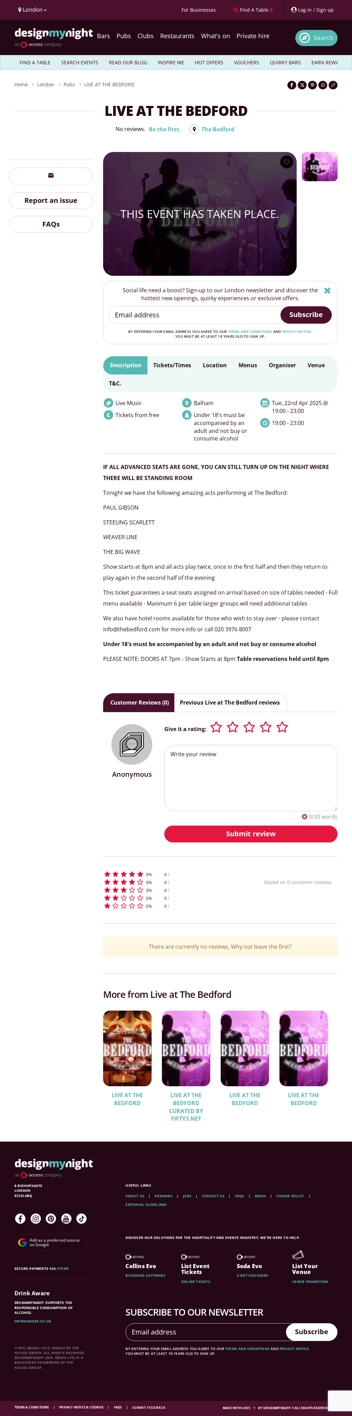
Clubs (146, 36)
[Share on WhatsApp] (322, 85)
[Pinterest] (51, 1218)
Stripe (63, 1268)
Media (260, 1196)
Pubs (124, 36)
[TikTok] (81, 1218)
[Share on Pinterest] (312, 85)
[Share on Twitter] (302, 85)
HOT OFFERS (209, 62)
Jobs (187, 1196)
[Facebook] (20, 1218)
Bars (103, 36)
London (45, 84)
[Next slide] (323, 1062)
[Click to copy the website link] (333, 85)
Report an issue (50, 200)
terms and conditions (250, 331)
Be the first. (165, 129)
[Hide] (327, 290)
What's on (215, 36)
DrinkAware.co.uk (32, 1321)
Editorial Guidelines (146, 1204)
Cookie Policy (290, 1196)
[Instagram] (36, 1218)
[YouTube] (66, 1218)
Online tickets (195, 1281)
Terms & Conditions (32, 1407)
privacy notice (296, 331)
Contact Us (213, 1196)
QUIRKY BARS (285, 62)
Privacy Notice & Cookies (81, 1407)
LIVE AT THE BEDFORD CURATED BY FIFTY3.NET (186, 1107)
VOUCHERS (246, 62)
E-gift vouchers (252, 1275)
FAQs (51, 224)
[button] (169, 874)
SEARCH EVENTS (79, 62)
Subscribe (306, 314)
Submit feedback (149, 1407)
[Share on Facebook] (291, 85)
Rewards (163, 1196)
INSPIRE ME (171, 62)
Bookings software (145, 1275)
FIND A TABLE (35, 62)
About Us (134, 1196)
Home (21, 84)
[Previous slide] (117, 1062)
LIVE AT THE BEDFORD (109, 84)
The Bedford (217, 129)
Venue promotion (310, 1281)
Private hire (253, 36)
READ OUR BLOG (128, 62)
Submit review (251, 833)
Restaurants (177, 36)
